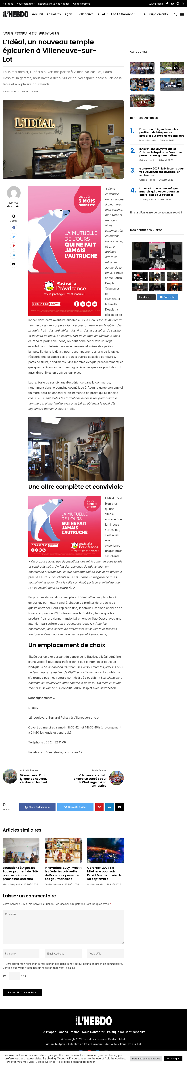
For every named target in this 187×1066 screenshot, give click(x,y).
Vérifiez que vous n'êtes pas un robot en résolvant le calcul (39, 967)
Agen (68, 14)
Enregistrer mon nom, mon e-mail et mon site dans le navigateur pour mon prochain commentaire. (64, 963)
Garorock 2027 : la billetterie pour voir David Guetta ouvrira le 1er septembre (104, 873)
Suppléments (158, 14)
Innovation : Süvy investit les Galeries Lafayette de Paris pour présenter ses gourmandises (63, 873)
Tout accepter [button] (173, 1058)
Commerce (21, 33)
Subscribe (169, 297)
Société (33, 33)
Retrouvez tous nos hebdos (54, 3)
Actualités (53, 14)
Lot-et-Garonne (122, 14)
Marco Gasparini (13, 204)
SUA (143, 14)
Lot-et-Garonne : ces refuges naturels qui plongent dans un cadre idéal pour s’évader (159, 192)
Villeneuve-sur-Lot (92, 14)
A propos (8, 3)
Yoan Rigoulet (146, 199)
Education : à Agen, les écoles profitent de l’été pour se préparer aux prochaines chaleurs (20, 873)
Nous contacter (26, 3)
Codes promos (81, 3)
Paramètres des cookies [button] (146, 1058)
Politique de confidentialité (126, 1032)
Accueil (37, 14)
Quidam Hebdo (53, 884)
